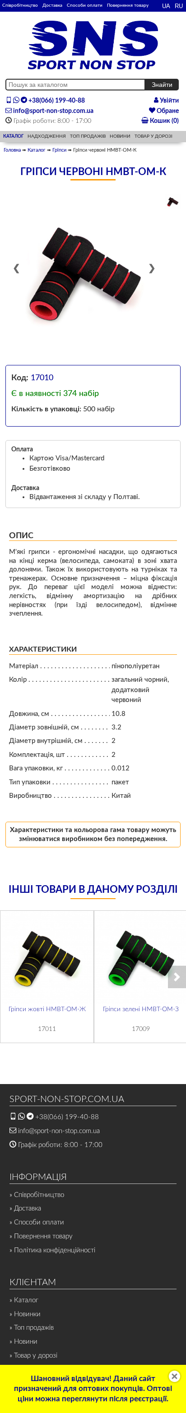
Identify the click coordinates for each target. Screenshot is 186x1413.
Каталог (37, 150)
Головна (12, 150)
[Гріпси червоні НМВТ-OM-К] (84, 272)
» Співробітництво (36, 1195)
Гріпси (59, 150)
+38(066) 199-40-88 (56, 101)
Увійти (168, 101)
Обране (167, 111)
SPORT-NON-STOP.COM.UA (66, 1099)
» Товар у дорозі (33, 1355)
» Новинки (25, 1314)
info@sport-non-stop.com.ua (52, 111)
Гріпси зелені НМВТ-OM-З (141, 1009)
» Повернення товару (41, 1236)
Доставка (52, 5)
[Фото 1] (173, 202)
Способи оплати (84, 5)
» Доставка (25, 1208)
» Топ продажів (31, 1327)
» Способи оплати (36, 1222)
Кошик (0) (164, 121)
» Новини (23, 1341)
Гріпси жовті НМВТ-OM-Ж (47, 1009)
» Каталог (23, 1300)
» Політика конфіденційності (52, 1250)
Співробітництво (20, 5)
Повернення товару (128, 5)
